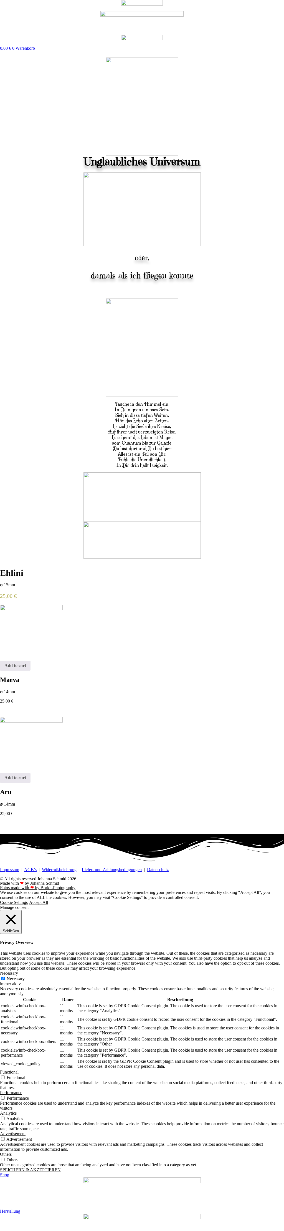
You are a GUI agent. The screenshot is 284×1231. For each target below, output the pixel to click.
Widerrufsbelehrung (59, 869)
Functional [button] (9, 1072)
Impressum (9, 869)
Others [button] (6, 1154)
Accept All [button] (38, 902)
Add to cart (15, 665)
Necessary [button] (9, 973)
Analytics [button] (8, 1113)
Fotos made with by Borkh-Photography (37, 887)
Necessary (16, 978)
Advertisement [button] (13, 1133)
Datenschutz (158, 869)
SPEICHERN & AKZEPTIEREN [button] (30, 1169)
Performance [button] (11, 1092)
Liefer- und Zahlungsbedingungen (112, 869)
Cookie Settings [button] (14, 902)
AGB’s (30, 869)
